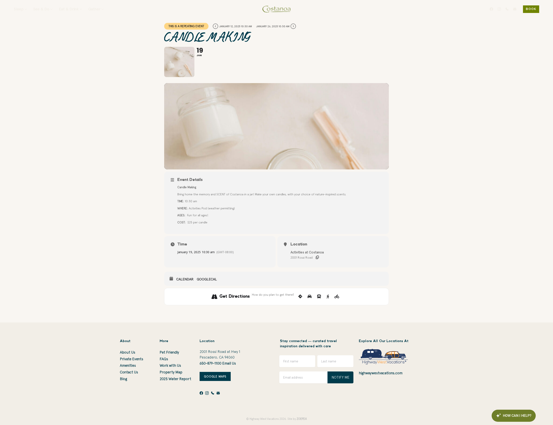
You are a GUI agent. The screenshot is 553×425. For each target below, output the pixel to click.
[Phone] (507, 9)
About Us (127, 352)
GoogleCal (207, 279)
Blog (123, 379)
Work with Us (170, 365)
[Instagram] (499, 9)
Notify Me (341, 377)
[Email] (514, 9)
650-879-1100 (210, 363)
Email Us (229, 363)
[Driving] (309, 296)
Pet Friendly (169, 352)
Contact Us (129, 372)
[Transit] (319, 296)
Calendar (185, 279)
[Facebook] (491, 9)
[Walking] (327, 296)
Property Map (171, 372)
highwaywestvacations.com (380, 373)
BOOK (531, 9)
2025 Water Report (175, 379)
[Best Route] (300, 296)
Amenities (128, 365)
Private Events (131, 359)
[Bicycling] (337, 296)
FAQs (164, 359)
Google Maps (215, 376)
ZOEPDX (302, 418)
